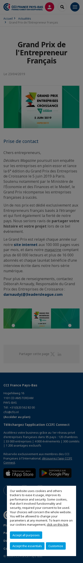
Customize (55, 546)
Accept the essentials (27, 546)
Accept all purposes (26, 535)
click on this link (57, 524)
